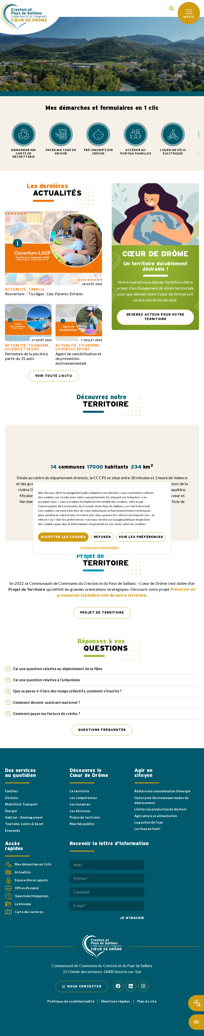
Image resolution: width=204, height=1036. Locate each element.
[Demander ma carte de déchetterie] (24, 134)
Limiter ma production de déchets (160, 809)
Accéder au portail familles (135, 151)
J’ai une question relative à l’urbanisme (46, 680)
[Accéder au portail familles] (136, 134)
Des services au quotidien (20, 773)
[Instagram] (143, 986)
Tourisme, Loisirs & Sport (24, 824)
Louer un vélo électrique (173, 151)
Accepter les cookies (63, 536)
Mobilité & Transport (21, 804)
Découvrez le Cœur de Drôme (89, 773)
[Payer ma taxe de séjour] (61, 134)
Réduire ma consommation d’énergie (162, 791)
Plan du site (147, 1001)
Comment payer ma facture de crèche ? (46, 713)
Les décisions (80, 811)
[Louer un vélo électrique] (173, 134)
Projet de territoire (85, 817)
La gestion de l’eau (148, 822)
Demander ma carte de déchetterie (23, 153)
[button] (171, 8)
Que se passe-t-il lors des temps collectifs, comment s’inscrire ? (67, 691)
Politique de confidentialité (99, 547)
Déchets (11, 798)
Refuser (102, 536)
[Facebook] (118, 986)
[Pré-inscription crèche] (98, 134)
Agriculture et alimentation (155, 816)
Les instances (80, 804)
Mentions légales (115, 1001)
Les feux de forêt (147, 829)
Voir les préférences (141, 536)
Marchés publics (82, 824)
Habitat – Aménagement (24, 817)
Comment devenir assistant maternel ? (46, 702)
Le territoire (79, 791)
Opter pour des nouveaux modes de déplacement (161, 800)
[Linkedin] (130, 986)
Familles (11, 791)
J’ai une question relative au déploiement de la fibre (58, 669)
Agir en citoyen (143, 773)
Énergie (11, 811)
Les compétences (83, 798)
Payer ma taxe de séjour (61, 151)
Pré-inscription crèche (98, 151)
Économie (12, 830)
